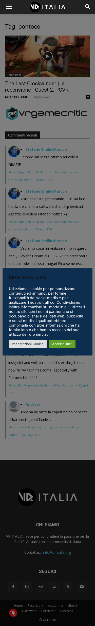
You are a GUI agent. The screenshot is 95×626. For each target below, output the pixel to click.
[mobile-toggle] (9, 7)
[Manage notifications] (13, 613)
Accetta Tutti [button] (62, 344)
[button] (88, 7)
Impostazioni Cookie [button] (28, 344)
